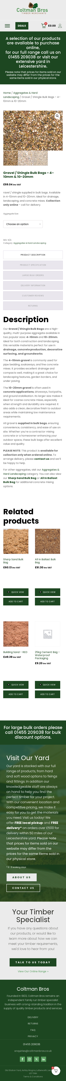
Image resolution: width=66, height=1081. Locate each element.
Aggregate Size (10, 213)
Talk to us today (33, 962)
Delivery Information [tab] (33, 285)
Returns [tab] (33, 305)
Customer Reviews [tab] (33, 295)
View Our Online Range (32, 971)
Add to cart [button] (16, 601)
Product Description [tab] (33, 254)
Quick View (17, 592)
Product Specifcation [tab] (33, 265)
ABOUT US (21, 877)
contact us (41, 459)
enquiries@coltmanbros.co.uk (33, 1051)
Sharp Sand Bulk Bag (22, 478)
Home (7, 93)
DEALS (22, 26)
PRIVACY (33, 1036)
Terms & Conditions (33, 1076)
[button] (57, 116)
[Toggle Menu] (7, 25)
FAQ (33, 1030)
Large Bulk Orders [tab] (33, 275)
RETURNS (33, 1023)
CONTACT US (23, 888)
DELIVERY (33, 1017)
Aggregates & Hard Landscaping (29, 243)
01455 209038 (31, 1044)
